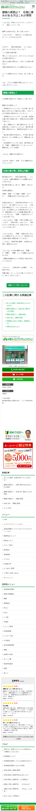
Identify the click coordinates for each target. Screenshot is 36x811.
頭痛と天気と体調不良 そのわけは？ (17, 784)
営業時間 (7, 554)
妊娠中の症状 (8, 654)
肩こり (6, 673)
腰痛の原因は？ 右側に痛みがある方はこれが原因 (18, 486)
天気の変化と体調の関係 (12, 770)
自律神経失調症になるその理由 (14, 765)
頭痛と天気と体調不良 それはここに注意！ (18, 790)
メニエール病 (8, 636)
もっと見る (7, 508)
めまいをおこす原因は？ (12, 796)
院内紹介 (7, 550)
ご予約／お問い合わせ (11, 573)
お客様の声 (7, 564)
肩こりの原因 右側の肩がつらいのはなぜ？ (17, 479)
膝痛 (5, 650)
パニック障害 (8, 626)
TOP (5, 519)
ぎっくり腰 (7, 659)
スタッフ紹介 (8, 545)
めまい (6, 612)
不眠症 (6, 622)
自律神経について (10, 756)
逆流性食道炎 (8, 664)
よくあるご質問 (9, 568)
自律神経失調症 (9, 589)
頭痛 (5, 668)
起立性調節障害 (9, 645)
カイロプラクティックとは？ (13, 524)
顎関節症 (7, 603)
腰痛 (5, 598)
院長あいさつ (8, 540)
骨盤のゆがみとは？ (13, 326)
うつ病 (6, 617)
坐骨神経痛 (7, 631)
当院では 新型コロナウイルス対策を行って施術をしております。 (18, 750)
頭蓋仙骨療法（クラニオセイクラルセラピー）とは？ (18, 530)
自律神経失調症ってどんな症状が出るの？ (18, 761)
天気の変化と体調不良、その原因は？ (16, 779)
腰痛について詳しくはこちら (18, 285)
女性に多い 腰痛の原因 (14, 317)
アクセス (7, 559)
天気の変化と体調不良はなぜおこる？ (16, 775)
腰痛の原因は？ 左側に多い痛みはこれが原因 (18, 493)
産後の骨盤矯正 (9, 594)
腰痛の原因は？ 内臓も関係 (16, 314)
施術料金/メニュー (10, 536)
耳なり (6, 608)
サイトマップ (8, 578)
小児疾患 (7, 640)
